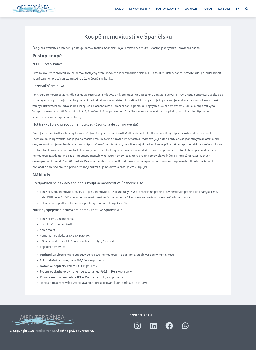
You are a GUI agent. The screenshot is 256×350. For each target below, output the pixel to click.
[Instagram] (137, 325)
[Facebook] (169, 325)
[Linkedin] (153, 325)
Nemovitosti (138, 8)
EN (238, 8)
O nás (208, 8)
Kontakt (224, 8)
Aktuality (192, 8)
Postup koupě (166, 8)
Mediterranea (45, 331)
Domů (119, 8)
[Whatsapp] (185, 325)
